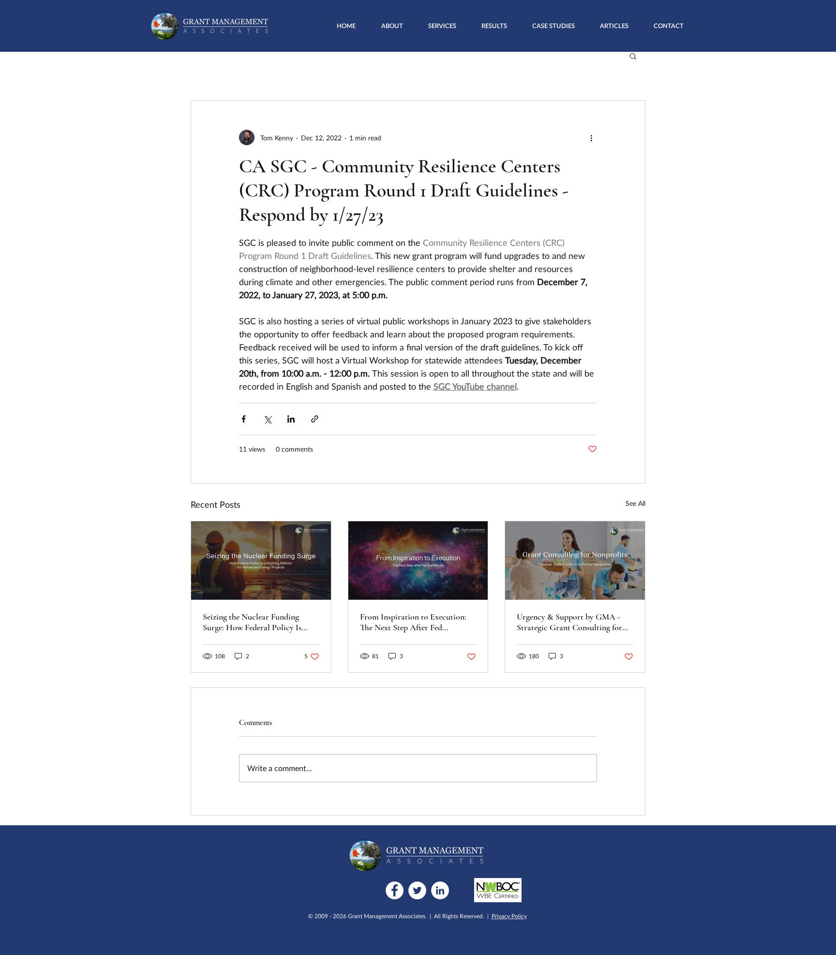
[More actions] (591, 137)
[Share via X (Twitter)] (267, 419)
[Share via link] (314, 419)
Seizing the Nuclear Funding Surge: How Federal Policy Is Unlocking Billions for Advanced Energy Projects (259, 622)
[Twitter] (417, 890)
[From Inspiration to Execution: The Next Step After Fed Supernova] (418, 560)
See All (635, 503)
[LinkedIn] (440, 890)
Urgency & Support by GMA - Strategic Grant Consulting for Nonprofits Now (569, 622)
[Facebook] (394, 890)
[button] (442, 26)
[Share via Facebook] (243, 419)
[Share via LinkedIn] (291, 419)
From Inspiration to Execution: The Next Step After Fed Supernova (413, 622)
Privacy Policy (509, 916)
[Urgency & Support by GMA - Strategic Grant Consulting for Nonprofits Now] (575, 560)
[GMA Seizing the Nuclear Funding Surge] (261, 560)
